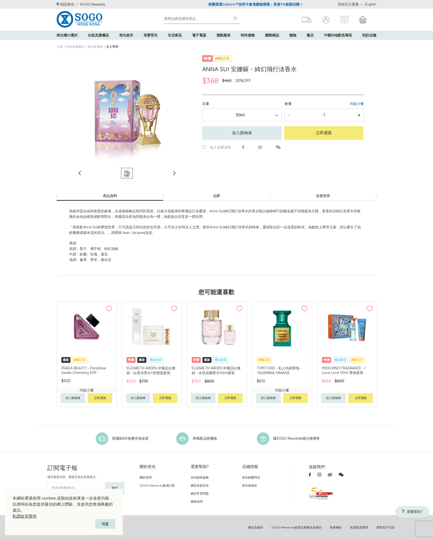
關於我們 (146, 477)
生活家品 (175, 35)
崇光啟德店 (249, 485)
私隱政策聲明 (25, 516)
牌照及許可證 (385, 527)
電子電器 (199, 35)
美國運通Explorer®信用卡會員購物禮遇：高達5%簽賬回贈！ (241, 4)
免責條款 (336, 527)
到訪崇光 (67, 4)
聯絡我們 (197, 501)
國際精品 (272, 35)
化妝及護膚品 (98, 35)
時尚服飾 (248, 35)
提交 (115, 488)
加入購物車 (242, 132)
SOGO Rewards (92, 4)
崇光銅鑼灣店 (251, 477)
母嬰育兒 (151, 35)
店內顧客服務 (200, 477)
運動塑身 (223, 35)
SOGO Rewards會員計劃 (157, 485)
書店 (310, 35)
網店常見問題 (200, 493)
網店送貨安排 (200, 485)
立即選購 (324, 132)
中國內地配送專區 (338, 35)
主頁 (60, 46)
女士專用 (112, 46)
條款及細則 (255, 527)
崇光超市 (126, 35)
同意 (105, 524)
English (370, 4)
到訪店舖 (369, 35)
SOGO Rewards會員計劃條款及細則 (296, 527)
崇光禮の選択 (67, 35)
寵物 (292, 35)
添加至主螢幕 (348, 4)
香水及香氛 (95, 46)
